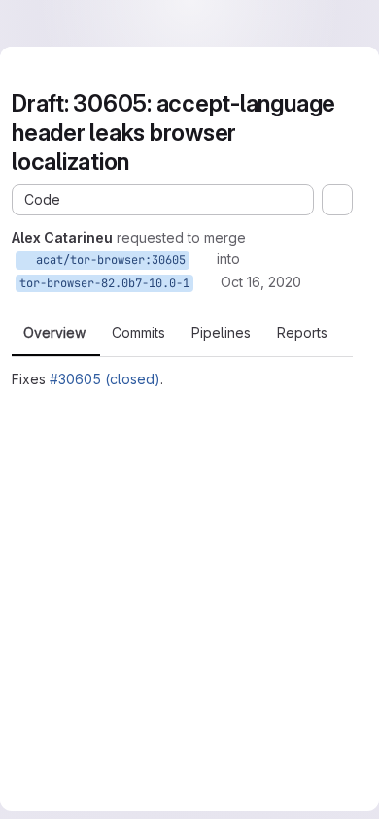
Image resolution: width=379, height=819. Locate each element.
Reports (302, 333)
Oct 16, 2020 (261, 282)
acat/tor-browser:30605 (107, 260)
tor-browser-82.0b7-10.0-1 (104, 283)
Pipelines (221, 333)
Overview (54, 333)
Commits (138, 333)
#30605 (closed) (105, 379)
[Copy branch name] (203, 259)
